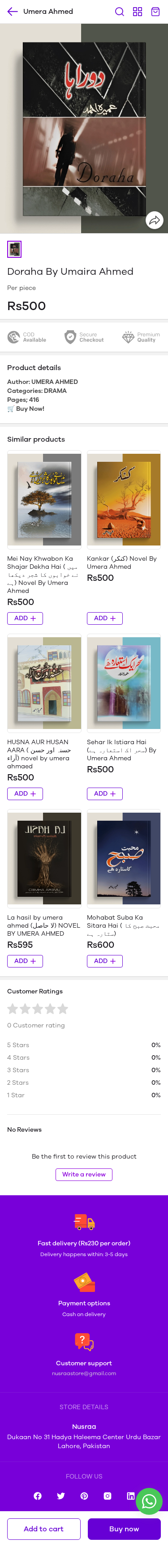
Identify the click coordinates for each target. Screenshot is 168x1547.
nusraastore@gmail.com (84, 1373)
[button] (14, 249)
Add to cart (44, 1529)
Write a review (84, 1174)
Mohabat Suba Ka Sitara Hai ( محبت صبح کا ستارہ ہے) (123, 926)
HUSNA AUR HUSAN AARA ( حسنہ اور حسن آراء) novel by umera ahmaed (39, 754)
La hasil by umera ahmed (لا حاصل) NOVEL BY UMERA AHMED (43, 926)
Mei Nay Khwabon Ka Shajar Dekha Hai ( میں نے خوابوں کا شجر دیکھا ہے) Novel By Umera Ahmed (43, 575)
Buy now (124, 1529)
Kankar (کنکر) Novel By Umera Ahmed (122, 563)
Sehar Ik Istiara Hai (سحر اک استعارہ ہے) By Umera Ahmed (121, 750)
